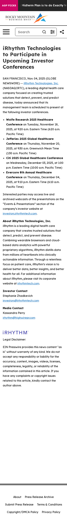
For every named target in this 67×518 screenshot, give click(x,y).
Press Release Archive (39, 497)
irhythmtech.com (28, 283)
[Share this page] (61, 31)
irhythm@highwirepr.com (19, 317)
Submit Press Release (19, 504)
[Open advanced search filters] (52, 32)
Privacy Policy (51, 512)
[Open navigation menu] (6, 31)
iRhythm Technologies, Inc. (41, 83)
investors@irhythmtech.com (21, 300)
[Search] (44, 32)
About (17, 497)
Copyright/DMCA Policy (22, 512)
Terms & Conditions (49, 504)
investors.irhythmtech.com (20, 213)
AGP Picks (9, 5)
